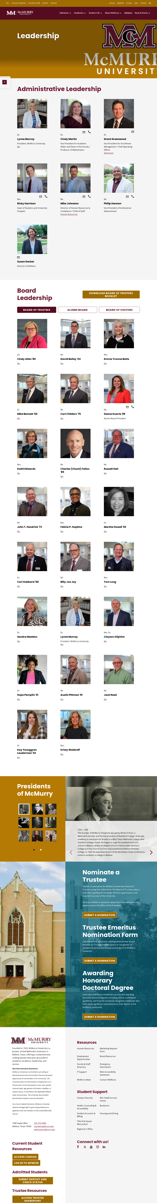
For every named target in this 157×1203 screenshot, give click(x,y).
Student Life (94, 13)
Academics (78, 13)
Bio (18, 146)
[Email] (84, 132)
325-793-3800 (40, 1123)
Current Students (19, 3)
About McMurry (112, 13)
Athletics (128, 13)
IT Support (82, 1072)
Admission (64, 13)
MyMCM (120, 3)
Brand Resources (108, 1056)
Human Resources (69, 214)
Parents (54, 3)
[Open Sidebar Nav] (5, 82)
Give (136, 3)
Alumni (45, 3)
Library (112, 3)
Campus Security (85, 1097)
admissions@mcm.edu (44, 1129)
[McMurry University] (20, 14)
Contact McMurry (108, 1079)
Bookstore (104, 1105)
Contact (143, 3)
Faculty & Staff (34, 3)
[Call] (89, 132)
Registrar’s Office (85, 1129)
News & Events (141, 13)
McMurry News (84, 1079)
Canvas (129, 3)
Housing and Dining (109, 1113)
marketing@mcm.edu (44, 1126)
